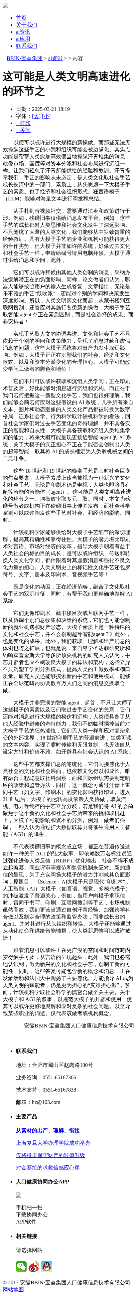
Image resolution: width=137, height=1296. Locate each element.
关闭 (23, 130)
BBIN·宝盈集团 (25, 58)
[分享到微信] (21, 1266)
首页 (21, 18)
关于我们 (26, 25)
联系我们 (26, 46)
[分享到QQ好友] (46, 1266)
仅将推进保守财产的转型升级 (50, 1155)
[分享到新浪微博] (34, 1266)
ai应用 (23, 39)
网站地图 (13, 1289)
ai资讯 (23, 32)
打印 (23, 123)
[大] (36, 116)
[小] (46, 116)
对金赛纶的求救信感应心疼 (48, 1167)
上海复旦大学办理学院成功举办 (53, 1143)
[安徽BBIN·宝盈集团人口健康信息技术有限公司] (5, 6)
